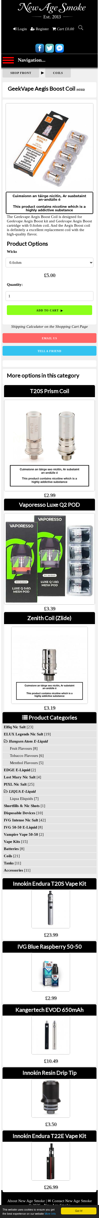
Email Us (49, 338)
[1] (24, 806)
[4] (22, 777)
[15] (16, 842)
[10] (23, 813)
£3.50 (51, 1124)
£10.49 (51, 1061)
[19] (27, 734)
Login (21, 29)
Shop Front (20, 72)
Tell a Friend (49, 351)
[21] (12, 856)
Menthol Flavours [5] (23, 763)
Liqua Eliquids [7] (21, 799)
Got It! (78, 1211)
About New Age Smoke (26, 1201)
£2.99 (51, 998)
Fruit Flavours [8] (21, 748)
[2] (20, 770)
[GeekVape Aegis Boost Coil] (49, 146)
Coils (58, 72)
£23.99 (51, 935)
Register (42, 29)
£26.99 (51, 1187)
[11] (12, 863)
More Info (50, 1213)
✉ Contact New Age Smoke (70, 1201)
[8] (23, 827)
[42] (25, 820)
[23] (18, 727)
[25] (19, 784)
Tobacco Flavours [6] (24, 756)
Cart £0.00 (65, 29)
